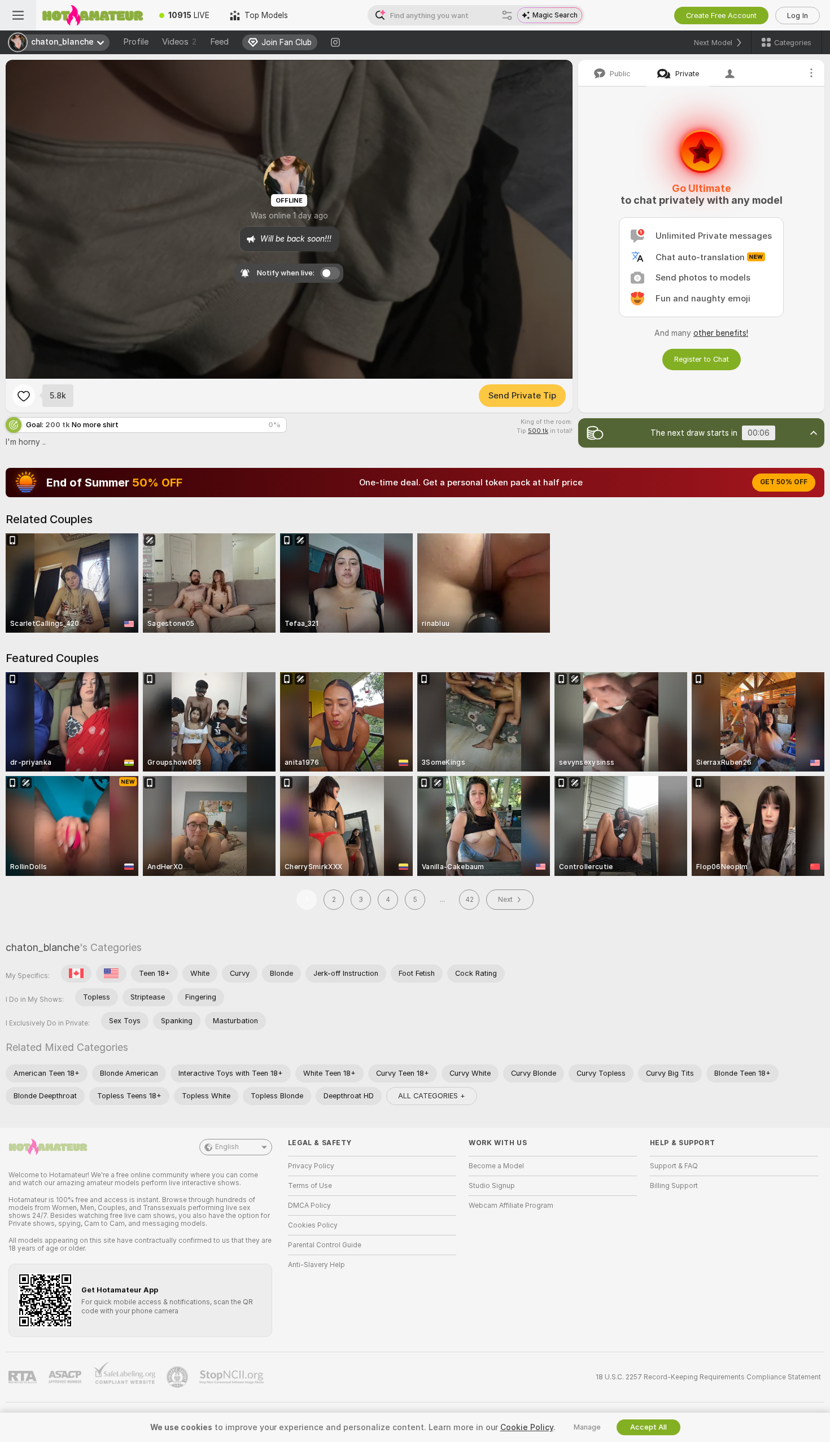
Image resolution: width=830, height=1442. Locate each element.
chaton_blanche (43, 947)
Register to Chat (701, 359)
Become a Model (496, 1166)
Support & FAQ (674, 1166)
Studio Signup (492, 1186)
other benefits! (720, 333)
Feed (219, 42)
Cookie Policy (526, 1427)
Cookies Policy (313, 1225)
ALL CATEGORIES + (431, 1096)
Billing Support (674, 1186)
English (227, 1147)
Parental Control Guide (324, 1245)
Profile (135, 42)
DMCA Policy (309, 1205)
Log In (797, 15)
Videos (179, 42)
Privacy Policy (311, 1166)
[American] (111, 974)
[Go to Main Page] (92, 15)
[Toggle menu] (18, 15)
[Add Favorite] (23, 395)
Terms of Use (310, 1186)
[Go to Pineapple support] (178, 1377)
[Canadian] (76, 974)
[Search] (507, 15)
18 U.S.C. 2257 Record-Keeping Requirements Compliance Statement (708, 1377)
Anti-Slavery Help (316, 1265)
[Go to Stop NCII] (232, 1377)
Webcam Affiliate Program (511, 1205)
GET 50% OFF (783, 482)
